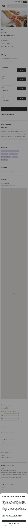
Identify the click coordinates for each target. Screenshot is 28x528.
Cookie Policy (12, 525)
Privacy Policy (5, 517)
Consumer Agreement (10, 516)
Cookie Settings (14, 523)
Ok (14, 521)
